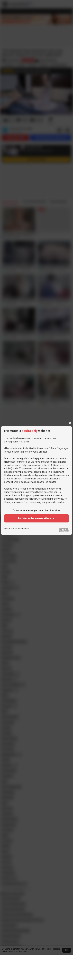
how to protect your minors (16, 529)
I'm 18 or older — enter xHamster (36, 518)
